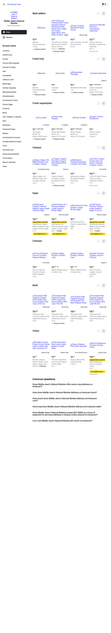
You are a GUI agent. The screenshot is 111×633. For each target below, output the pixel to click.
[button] (41, 35)
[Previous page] (98, 13)
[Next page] (103, 13)
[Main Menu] (4, 4)
